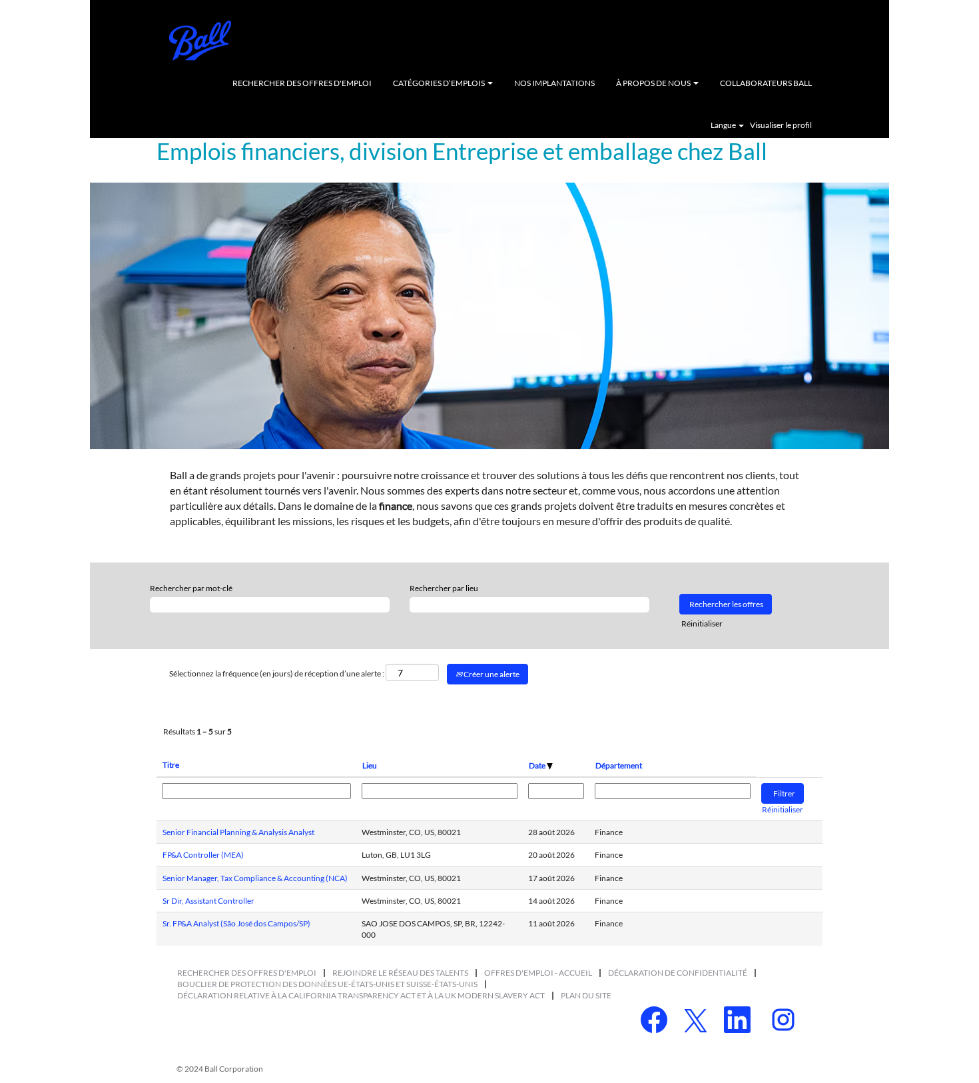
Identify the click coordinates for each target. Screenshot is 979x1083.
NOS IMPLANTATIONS (554, 83)
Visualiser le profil (781, 125)
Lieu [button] (369, 765)
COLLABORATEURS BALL (766, 83)
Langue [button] (724, 125)
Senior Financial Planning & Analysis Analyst (238, 832)
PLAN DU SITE (586, 995)
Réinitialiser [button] (702, 623)
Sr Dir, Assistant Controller (208, 901)
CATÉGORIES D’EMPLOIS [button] (439, 83)
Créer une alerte (490, 674)
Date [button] (538, 765)
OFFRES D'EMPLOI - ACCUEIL (538, 973)
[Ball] (200, 40)
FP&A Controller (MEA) (203, 855)
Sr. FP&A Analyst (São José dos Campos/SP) (236, 923)
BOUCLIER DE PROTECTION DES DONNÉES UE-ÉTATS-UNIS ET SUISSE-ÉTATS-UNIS (327, 984)
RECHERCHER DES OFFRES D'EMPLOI (302, 83)
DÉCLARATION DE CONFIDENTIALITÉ (677, 973)
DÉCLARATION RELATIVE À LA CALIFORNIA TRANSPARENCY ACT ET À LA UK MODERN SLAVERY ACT (361, 995)
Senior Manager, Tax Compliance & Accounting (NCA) (255, 878)
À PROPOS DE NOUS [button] (654, 83)
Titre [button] (171, 765)
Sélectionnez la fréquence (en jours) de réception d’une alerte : (276, 673)
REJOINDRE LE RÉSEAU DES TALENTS (400, 973)
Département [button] (618, 765)
